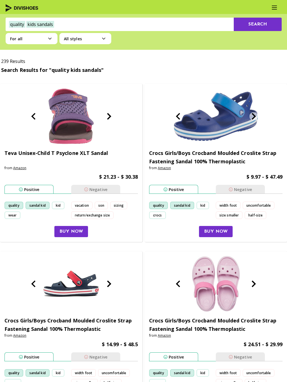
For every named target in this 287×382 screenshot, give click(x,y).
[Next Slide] (109, 116)
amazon (19, 168)
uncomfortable (258, 205)
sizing (119, 205)
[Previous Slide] (33, 116)
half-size (255, 215)
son (101, 205)
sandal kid (37, 205)
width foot (228, 205)
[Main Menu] (274, 7)
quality (13, 205)
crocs (157, 215)
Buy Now (71, 231)
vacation (82, 205)
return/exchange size (92, 215)
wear (12, 215)
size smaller (229, 215)
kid (58, 205)
